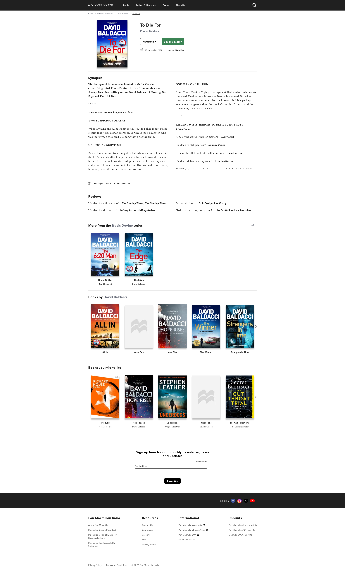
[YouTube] (252, 500)
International (188, 518)
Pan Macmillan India (104, 518)
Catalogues (147, 530)
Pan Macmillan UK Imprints (242, 530)
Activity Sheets (149, 544)
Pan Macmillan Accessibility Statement (101, 544)
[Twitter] (246, 501)
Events (166, 5)
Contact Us (147, 525)
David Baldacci (122, 14)
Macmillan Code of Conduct (102, 530)
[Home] (100, 5)
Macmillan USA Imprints (240, 534)
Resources (150, 518)
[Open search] (254, 5)
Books (126, 5)
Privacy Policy (95, 565)
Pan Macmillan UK (187, 534)
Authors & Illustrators (146, 5)
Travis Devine (122, 225)
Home (90, 14)
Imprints (235, 518)
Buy (144, 539)
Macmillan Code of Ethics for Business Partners (102, 536)
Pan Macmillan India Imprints (243, 525)
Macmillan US (185, 539)
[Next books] (256, 326)
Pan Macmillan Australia (190, 525)
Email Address (142, 466)
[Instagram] (239, 501)
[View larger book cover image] (112, 43)
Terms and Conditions (116, 565)
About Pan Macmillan (98, 525)
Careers (146, 534)
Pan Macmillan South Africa (191, 530)
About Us (180, 5)
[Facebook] (233, 501)
